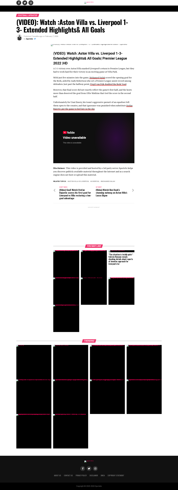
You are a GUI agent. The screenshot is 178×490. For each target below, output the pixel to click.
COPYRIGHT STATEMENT (83, 8)
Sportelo (29, 39)
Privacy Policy (119, 8)
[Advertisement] (93, 225)
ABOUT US (56, 8)
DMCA (109, 8)
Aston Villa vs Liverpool (79, 181)
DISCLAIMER (99, 8)
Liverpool (95, 181)
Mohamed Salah (97, 77)
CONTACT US (67, 8)
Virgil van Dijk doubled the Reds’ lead (108, 84)
